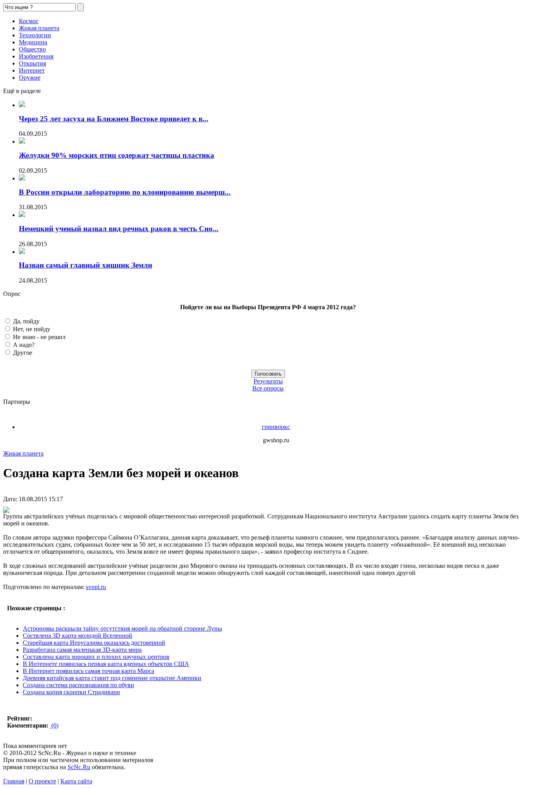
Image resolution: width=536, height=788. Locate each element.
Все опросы (268, 388)
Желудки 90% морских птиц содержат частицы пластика (116, 155)
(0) (54, 725)
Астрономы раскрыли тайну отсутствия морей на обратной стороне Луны (122, 628)
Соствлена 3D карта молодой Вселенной (77, 635)
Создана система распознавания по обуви (78, 685)
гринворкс (276, 426)
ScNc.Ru (78, 767)
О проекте (42, 781)
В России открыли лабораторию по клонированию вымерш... (125, 192)
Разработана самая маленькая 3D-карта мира (82, 649)
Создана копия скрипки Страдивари (71, 692)
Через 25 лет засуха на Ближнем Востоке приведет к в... (113, 119)
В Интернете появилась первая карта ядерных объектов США (106, 663)
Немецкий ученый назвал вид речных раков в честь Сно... (119, 228)
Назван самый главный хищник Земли (85, 265)
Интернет (32, 70)
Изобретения (36, 56)
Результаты (268, 381)
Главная (13, 781)
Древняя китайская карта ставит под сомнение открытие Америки (112, 678)
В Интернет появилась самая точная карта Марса (88, 671)
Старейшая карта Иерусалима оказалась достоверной (94, 642)
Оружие (29, 77)
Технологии (35, 35)
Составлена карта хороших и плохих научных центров (96, 656)
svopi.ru (96, 587)
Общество (32, 49)
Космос (28, 21)
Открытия (32, 63)
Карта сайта (76, 781)
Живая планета (39, 28)
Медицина (33, 42)
